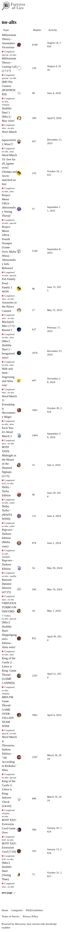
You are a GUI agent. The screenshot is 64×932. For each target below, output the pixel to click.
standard (6, 557)
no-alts (13, 55)
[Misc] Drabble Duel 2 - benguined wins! (8, 349)
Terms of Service (11, 916)
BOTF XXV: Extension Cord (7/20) (9, 847)
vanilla (13, 576)
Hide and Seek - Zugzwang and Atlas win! (8, 377)
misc (4, 128)
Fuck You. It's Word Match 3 (8, 432)
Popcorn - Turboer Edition (8, 564)
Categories (17, 910)
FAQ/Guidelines (34, 910)
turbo (12, 502)
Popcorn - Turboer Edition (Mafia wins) (8, 538)
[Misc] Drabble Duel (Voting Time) (7, 871)
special (5, 55)
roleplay (6, 104)
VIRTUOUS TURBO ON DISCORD (9, 607)
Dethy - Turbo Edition (6, 491)
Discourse (20, 924)
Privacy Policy (30, 916)
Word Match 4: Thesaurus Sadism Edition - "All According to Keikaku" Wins (9, 753)
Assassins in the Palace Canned (9, 306)
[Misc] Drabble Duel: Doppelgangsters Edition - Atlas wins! (9, 635)
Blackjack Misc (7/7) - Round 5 (9, 326)
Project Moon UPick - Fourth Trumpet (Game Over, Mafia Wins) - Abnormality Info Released (9, 247)
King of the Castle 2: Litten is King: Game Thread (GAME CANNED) (9, 671)
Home (5, 910)
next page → (9, 892)
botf (4, 483)
